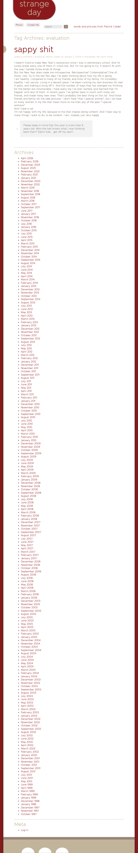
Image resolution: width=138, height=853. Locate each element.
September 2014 (30, 259)
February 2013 (29, 322)
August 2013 (28, 302)
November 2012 (30, 331)
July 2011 (26, 381)
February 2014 (29, 282)
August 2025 (28, 168)
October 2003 (29, 686)
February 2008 (30, 515)
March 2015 (27, 243)
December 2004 (31, 640)
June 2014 (27, 269)
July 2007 (27, 538)
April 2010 (27, 430)
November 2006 (30, 564)
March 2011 (27, 394)
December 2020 (30, 181)
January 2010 (28, 440)
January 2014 (28, 286)
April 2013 (26, 315)
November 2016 (30, 217)
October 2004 (29, 646)
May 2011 (26, 387)
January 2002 (29, 755)
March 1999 (27, 791)
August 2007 (28, 535)
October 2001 (29, 764)
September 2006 (31, 571)
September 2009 (31, 453)
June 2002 (27, 738)
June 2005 (27, 620)
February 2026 (30, 161)
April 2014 (26, 276)
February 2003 (30, 712)
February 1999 (29, 794)
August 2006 (28, 574)
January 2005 (29, 637)
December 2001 (30, 758)
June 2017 (26, 210)
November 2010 (30, 407)
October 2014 (29, 256)
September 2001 (30, 768)
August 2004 (28, 653)
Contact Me (33, 25)
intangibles (89, 56)
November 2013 (30, 292)
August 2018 (28, 197)
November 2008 (30, 486)
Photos (19, 25)
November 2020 (30, 184)
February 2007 (30, 555)
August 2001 (28, 771)
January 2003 (29, 715)
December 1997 (30, 807)
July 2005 (27, 617)
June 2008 (27, 502)
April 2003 (27, 705)
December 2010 (30, 404)
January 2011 (28, 400)
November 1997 (30, 810)
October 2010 (29, 410)
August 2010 (28, 417)
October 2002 (29, 725)
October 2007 (29, 528)
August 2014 (28, 263)
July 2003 (27, 696)
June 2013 (27, 309)
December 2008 (30, 482)
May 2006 (27, 584)
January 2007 (29, 558)
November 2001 (30, 761)
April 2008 (27, 509)
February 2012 (29, 358)
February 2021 (29, 174)
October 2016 (29, 220)
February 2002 (30, 751)
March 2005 (28, 630)
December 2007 (30, 522)
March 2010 (28, 433)
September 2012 (30, 338)
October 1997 (29, 814)
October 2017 (29, 204)
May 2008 (27, 505)
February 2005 (30, 633)
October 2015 (29, 230)
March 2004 (28, 669)
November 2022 (30, 171)
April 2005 (27, 627)
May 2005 (27, 623)
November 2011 (29, 368)
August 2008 (28, 495)
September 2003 (31, 689)
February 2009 (30, 476)
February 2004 (30, 673)
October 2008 (29, 489)
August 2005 (28, 614)
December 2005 (31, 600)
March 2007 (28, 551)
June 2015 (27, 236)
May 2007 (27, 545)
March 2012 (27, 355)
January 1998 (28, 804)
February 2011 (29, 397)
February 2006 (30, 594)
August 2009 (28, 456)
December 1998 (30, 801)
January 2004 (29, 676)
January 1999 (28, 797)
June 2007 (27, 541)
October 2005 (29, 607)
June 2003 (27, 699)
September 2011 (30, 374)
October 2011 (28, 371)
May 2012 (26, 348)
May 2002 (27, 742)
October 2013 (29, 296)
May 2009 (27, 466)
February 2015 (29, 246)
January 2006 (29, 597)
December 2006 (31, 561)
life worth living (104, 56)
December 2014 (30, 250)
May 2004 (27, 663)
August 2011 (27, 377)
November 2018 (30, 191)
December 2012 (30, 328)
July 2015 (26, 233)
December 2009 (31, 443)
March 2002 (28, 748)
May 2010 (26, 427)
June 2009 (27, 463)
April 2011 (26, 391)
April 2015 (26, 240)
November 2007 (30, 525)
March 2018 (27, 200)
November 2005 (30, 604)
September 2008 (31, 492)
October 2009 (29, 450)
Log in (24, 830)
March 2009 (28, 473)
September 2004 (31, 650)
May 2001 (26, 781)
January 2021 (28, 177)
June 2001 (27, 778)
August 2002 (28, 732)
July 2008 (27, 499)
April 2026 (27, 158)
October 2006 (29, 568)
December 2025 (30, 164)
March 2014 (27, 279)
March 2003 (28, 709)
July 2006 (27, 578)
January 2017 (28, 213)
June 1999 (27, 784)
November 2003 (30, 682)
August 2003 (28, 692)
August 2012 (28, 341)
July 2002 (27, 735)
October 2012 (29, 335)
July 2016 (26, 223)
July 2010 (26, 420)
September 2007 (31, 532)
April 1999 (26, 787)
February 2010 (29, 436)
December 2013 (30, 289)
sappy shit (34, 49)
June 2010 (27, 423)
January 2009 (29, 479)
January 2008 (29, 519)
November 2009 (30, 446)
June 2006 (27, 581)
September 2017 (30, 207)
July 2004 (27, 656)
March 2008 (28, 512)
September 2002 (31, 728)
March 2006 (28, 591)
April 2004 (27, 666)
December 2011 (30, 364)
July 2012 (26, 345)
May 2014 (26, 272)
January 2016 (28, 227)
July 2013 (26, 305)
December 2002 (30, 718)
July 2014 (26, 266)
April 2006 (27, 587)
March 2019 (27, 187)
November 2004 (30, 643)
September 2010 (30, 414)
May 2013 (26, 312)
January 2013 (28, 325)
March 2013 (27, 318)
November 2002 (30, 722)
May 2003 (27, 702)
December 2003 (31, 679)
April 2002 (27, 745)
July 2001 (26, 774)
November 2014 (30, 253)
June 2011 (26, 384)
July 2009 (27, 459)
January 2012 (28, 361)
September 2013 (30, 299)
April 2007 (27, 548)
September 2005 (31, 610)
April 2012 (26, 351)
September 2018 (30, 194)
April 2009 (27, 469)
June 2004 (27, 659)
